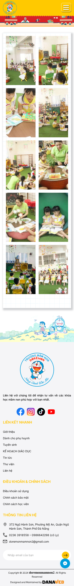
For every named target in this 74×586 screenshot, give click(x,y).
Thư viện (8, 464)
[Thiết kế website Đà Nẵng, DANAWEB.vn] (53, 582)
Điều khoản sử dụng (16, 491)
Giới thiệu (9, 431)
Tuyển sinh (10, 444)
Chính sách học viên (16, 504)
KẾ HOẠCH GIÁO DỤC (17, 451)
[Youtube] (51, 411)
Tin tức (7, 457)
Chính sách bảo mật (16, 497)
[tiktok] (41, 411)
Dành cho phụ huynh (16, 438)
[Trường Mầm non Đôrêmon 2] (37, 369)
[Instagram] (31, 411)
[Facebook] (20, 411)
